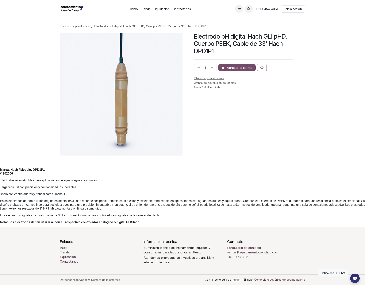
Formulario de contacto (244, 248)
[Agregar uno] (213, 67)
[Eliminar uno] (198, 67)
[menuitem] (134, 9)
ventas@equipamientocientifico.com (253, 252)
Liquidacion (68, 257)
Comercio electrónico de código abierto (279, 279)
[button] (249, 9)
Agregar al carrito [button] (239, 68)
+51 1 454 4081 (238, 257)
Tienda (65, 252)
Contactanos (69, 261)
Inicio (63, 248)
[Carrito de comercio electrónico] (239, 9)
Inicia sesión (293, 9)
